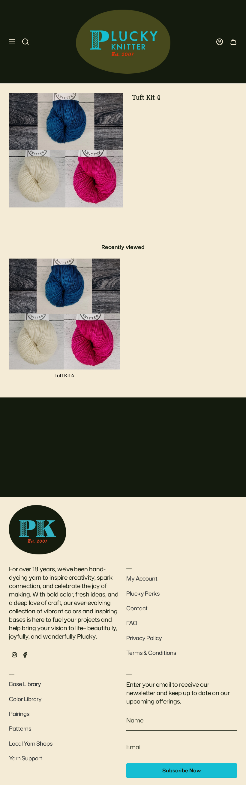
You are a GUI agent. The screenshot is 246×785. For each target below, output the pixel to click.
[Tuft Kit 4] (64, 314)
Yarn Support (25, 758)
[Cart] (233, 42)
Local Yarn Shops (30, 743)
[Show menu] (12, 42)
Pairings (19, 714)
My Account (142, 578)
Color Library (25, 699)
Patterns (20, 728)
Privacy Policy (144, 638)
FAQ (131, 623)
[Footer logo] (37, 529)
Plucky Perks (143, 593)
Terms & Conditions (151, 653)
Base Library (25, 684)
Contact (137, 608)
